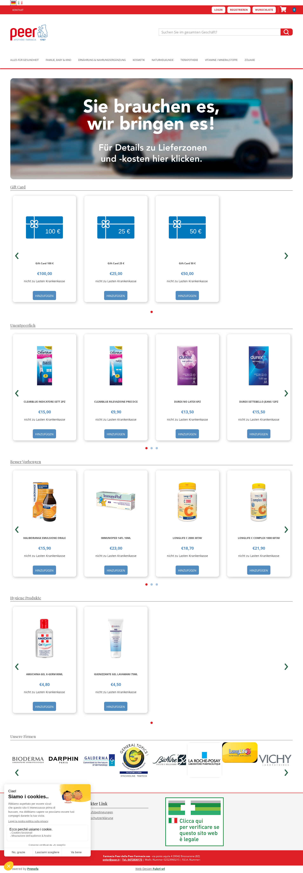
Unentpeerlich (22, 325)
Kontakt (17, 10)
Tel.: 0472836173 (132, 859)
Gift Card (18, 187)
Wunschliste (264, 10)
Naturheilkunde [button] (163, 60)
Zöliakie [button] (250, 60)
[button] (151, 312)
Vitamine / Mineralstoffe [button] (221, 60)
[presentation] (16, 254)
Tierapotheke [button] (189, 60)
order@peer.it (111, 859)
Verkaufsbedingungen (97, 812)
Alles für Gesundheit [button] (24, 60)
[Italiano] (20, 2)
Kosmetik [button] (139, 60)
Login (218, 10)
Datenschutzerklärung (97, 818)
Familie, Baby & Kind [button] (58, 60)
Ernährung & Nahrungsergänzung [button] (102, 60)
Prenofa (32, 869)
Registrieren (239, 10)
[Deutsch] (13, 2)
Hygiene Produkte (25, 597)
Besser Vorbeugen (25, 461)
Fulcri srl (159, 869)
